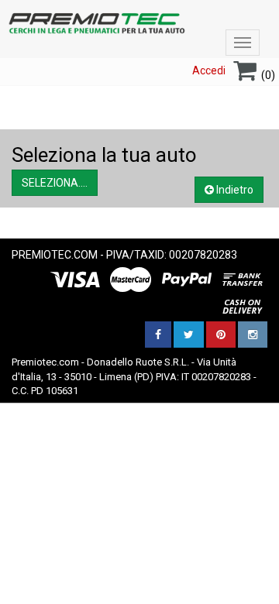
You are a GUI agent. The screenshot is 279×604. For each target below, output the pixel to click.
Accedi (209, 70)
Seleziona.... (55, 183)
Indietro (233, 190)
